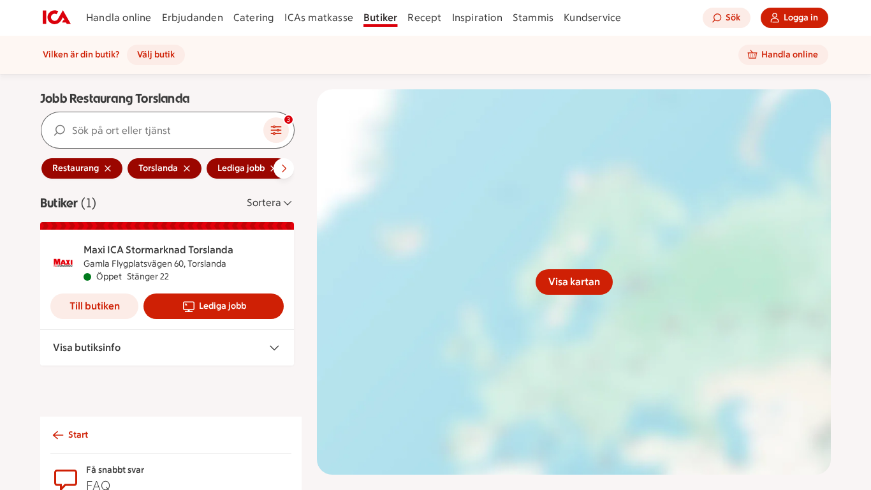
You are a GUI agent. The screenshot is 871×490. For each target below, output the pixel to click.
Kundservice (592, 17)
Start (78, 434)
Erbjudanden (192, 17)
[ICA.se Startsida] (57, 18)
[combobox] (152, 130)
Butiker (380, 17)
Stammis (533, 17)
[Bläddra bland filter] (284, 168)
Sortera (264, 203)
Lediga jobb (222, 306)
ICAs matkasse (318, 17)
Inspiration (477, 17)
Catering (254, 17)
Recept (424, 17)
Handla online (119, 17)
